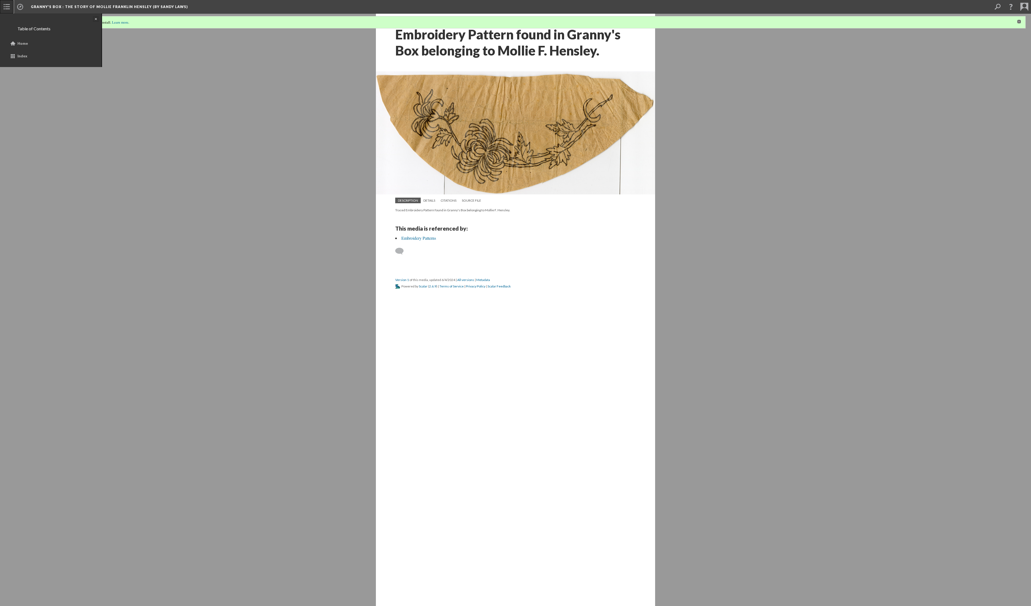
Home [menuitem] (22, 43)
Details (429, 200)
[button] (1011, 6)
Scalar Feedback (499, 286)
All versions (465, 280)
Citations (448, 200)
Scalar (423, 286)
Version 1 (402, 280)
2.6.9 (432, 286)
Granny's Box (109, 7)
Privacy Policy (475, 286)
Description (408, 200)
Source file (471, 200)
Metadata (483, 280)
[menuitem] (6, 6)
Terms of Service (452, 286)
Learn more (120, 22)
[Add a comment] (401, 251)
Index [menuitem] (22, 56)
